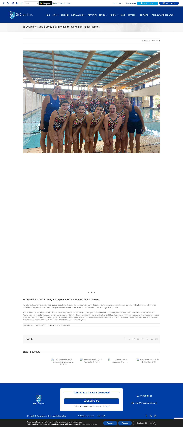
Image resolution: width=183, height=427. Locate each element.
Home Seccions (53, 325)
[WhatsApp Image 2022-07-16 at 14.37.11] (91, 102)
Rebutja (125, 423)
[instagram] (13, 3)
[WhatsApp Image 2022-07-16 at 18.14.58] (91, 172)
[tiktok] (22, 3)
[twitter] (8, 3)
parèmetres (92, 424)
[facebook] (4, 3)
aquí (107, 406)
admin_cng (29, 325)
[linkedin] (17, 3)
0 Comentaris (65, 325)
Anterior (147, 41)
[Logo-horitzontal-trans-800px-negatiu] (21, 11)
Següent (155, 41)
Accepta (110, 423)
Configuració (142, 423)
